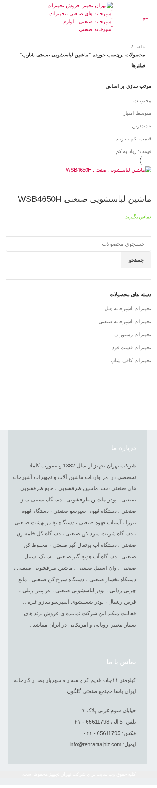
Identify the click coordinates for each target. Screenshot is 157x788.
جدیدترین (141, 126)
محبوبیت (142, 100)
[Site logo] (79, 17)
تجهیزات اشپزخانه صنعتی (125, 321)
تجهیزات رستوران (132, 334)
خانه (140, 47)
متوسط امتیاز (137, 113)
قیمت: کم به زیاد (133, 139)
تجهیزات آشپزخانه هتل (127, 308)
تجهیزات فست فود (131, 347)
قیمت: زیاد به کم (133, 151)
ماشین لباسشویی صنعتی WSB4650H (84, 199)
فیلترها (138, 65)
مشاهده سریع (141, 183)
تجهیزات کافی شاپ (131, 360)
